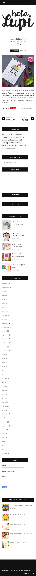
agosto (4, 295)
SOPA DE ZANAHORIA (17, 515)
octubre (4, 291)
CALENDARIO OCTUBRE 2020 (17, 245)
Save (14, 108)
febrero (4, 315)
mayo (3, 303)
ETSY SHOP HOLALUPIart (10, 163)
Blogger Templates (24, 570)
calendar (14, 50)
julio (3, 358)
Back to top (28, 573)
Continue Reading (26, 108)
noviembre (5, 287)
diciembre (5, 283)
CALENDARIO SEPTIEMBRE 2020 (18, 255)
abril (3, 307)
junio (3, 299)
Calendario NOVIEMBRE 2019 (18, 42)
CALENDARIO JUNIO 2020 (18, 266)
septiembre (5, 335)
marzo (4, 311)
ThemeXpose (13, 570)
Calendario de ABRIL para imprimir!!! (22, 533)
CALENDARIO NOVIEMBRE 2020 (18, 234)
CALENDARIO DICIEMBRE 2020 (17, 223)
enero (4, 319)
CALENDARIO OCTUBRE (18, 542)
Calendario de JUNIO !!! (17, 524)
